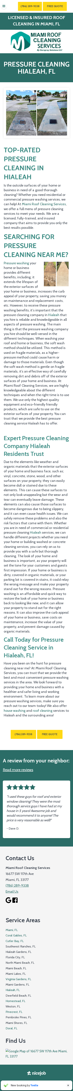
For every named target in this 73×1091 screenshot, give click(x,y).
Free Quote (55, 6)
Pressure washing (16, 263)
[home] (36, 41)
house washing (14, 711)
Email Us (12, 892)
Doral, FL (11, 1028)
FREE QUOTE (49, 734)
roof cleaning (42, 711)
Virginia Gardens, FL (18, 979)
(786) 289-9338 (30, 6)
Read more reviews (18, 769)
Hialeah (53, 315)
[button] (4, 6)
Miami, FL (12, 930)
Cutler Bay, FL (15, 941)
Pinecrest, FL (14, 1012)
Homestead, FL (15, 1001)
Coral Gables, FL (16, 935)
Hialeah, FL (13, 990)
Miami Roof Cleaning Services (44, 204)
